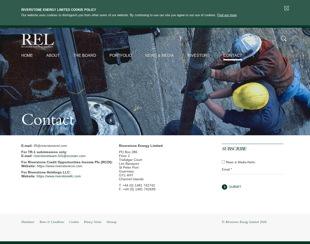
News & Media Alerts (240, 162)
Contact (232, 55)
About (53, 55)
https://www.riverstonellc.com (59, 176)
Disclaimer (27, 222)
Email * (227, 169)
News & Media (159, 55)
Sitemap (111, 222)
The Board (84, 55)
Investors (198, 55)
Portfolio (120, 55)
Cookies (74, 222)
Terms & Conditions (51, 222)
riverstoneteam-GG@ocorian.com (59, 156)
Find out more (227, 15)
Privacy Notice (92, 222)
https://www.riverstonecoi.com (59, 166)
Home (27, 55)
